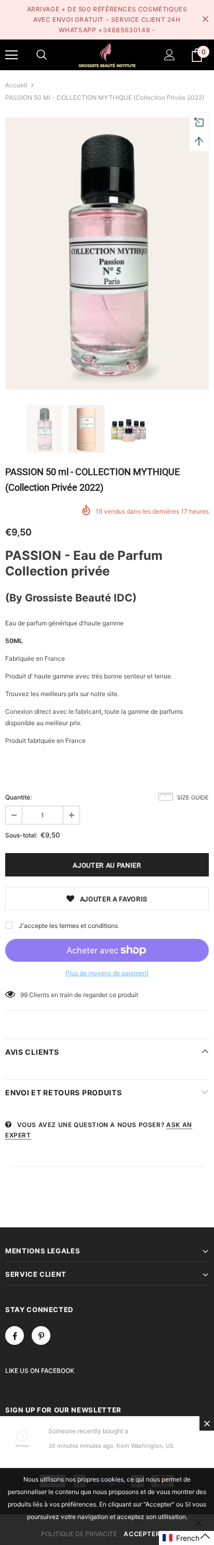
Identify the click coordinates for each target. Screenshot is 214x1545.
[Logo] (107, 54)
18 (23, 995)
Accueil (16, 85)
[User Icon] (169, 54)
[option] (107, 253)
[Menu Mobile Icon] (11, 55)
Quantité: (18, 797)
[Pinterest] (41, 1335)
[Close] (206, 1423)
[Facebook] (14, 1335)
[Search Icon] (41, 55)
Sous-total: (21, 835)
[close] (205, 20)
